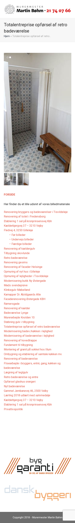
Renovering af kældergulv (19, 248)
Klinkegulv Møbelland (17, 289)
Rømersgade (12, 303)
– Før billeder (17, 235)
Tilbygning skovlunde (17, 253)
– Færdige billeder (20, 244)
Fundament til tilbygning (18, 345)
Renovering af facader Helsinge (23, 267)
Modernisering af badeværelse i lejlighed (29, 335)
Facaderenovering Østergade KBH (24, 299)
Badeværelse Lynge (16, 312)
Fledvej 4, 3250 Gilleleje (18, 230)
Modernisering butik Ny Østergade (25, 280)
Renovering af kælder (17, 308)
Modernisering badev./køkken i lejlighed (28, 331)
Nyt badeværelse (14, 386)
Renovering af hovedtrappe (20, 340)
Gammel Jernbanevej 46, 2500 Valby (26, 390)
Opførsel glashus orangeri (20, 381)
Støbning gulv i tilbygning (19, 322)
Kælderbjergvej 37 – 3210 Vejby (23, 225)
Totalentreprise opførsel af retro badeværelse (32, 326)
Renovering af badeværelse (21, 358)
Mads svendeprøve (16, 285)
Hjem (7, 36)
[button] (7, 112)
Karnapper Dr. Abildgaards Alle (22, 294)
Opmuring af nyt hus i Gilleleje (22, 271)
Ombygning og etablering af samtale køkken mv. (33, 354)
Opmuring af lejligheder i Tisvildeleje (26, 276)
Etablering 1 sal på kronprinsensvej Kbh (28, 221)
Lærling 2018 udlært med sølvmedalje (27, 395)
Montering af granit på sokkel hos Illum (27, 349)
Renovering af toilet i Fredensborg (25, 216)
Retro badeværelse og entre (21, 377)
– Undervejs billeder (21, 239)
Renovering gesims (16, 262)
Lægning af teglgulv (16, 372)
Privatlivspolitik (13, 409)
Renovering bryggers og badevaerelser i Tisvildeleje (36, 212)
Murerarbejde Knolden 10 (19, 317)
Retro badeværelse (15, 258)
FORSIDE (9, 194)
